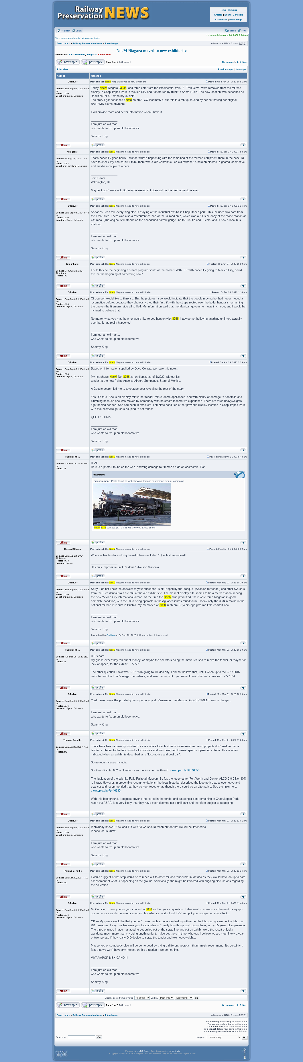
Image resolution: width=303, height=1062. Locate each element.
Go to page (228, 62)
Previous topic (226, 69)
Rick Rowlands (77, 54)
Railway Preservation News (87, 43)
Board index (63, 43)
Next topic (241, 69)
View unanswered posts (67, 38)
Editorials (238, 15)
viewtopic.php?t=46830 (105, 790)
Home (223, 10)
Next (244, 62)
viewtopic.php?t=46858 (184, 770)
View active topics (91, 38)
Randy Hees (104, 54)
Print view (62, 69)
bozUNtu (176, 1051)
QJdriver (110, 635)
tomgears (92, 54)
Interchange (235, 19)
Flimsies (232, 10)
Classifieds (221, 19)
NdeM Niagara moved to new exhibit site (151, 50)
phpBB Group (143, 1051)
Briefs (227, 15)
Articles (218, 15)
